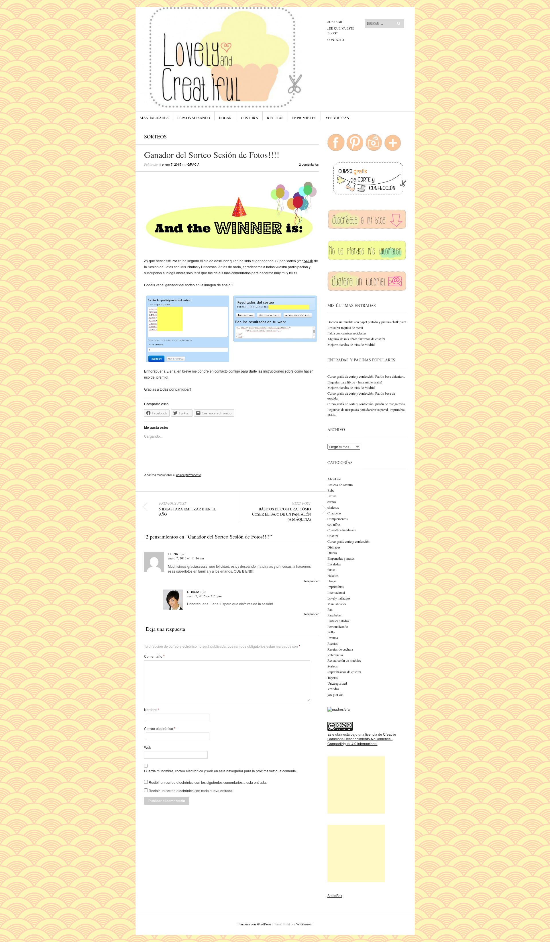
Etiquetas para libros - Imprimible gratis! (354, 382)
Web (147, 747)
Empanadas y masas (341, 558)
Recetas (275, 117)
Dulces (332, 552)
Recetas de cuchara (340, 649)
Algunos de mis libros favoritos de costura (356, 338)
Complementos (337, 518)
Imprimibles (304, 117)
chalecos (333, 507)
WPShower (304, 924)
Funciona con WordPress (254, 924)
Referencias (335, 655)
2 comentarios (309, 164)
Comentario (154, 656)
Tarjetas (332, 677)
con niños (334, 524)
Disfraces (333, 547)
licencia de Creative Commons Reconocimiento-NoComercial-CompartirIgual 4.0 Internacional (361, 739)
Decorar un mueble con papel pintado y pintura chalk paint (366, 322)
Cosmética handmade (341, 530)
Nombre (151, 709)
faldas (331, 569)
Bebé (330, 490)
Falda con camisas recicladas (346, 333)
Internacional (336, 592)
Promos (332, 637)
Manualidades (154, 117)
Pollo (331, 632)
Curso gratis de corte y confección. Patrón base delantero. (366, 376)
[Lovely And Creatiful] (231, 28)
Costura (249, 117)
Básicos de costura (340, 484)
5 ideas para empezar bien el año (187, 509)
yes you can (337, 117)
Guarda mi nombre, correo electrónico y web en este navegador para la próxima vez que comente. (220, 771)
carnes (331, 501)
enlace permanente (188, 474)
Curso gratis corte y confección (348, 541)
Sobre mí (334, 21)
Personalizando (193, 117)
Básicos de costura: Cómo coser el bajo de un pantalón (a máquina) (281, 511)
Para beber (334, 615)
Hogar (225, 117)
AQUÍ (308, 260)
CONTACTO (335, 40)
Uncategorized (337, 683)
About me (334, 479)
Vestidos (333, 688)
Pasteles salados (338, 620)
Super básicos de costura (344, 671)
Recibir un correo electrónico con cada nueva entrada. (191, 790)
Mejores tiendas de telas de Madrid (351, 344)
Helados (333, 575)
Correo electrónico (159, 728)
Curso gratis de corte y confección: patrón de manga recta (366, 404)
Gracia (193, 164)
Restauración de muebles (344, 660)
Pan (330, 609)
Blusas (332, 495)
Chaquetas (334, 513)
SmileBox (334, 895)
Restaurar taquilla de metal (345, 327)
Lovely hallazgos (338, 598)
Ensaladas (334, 564)
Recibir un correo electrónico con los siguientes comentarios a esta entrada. (208, 782)
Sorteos (155, 136)
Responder (311, 581)
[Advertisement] (356, 785)
